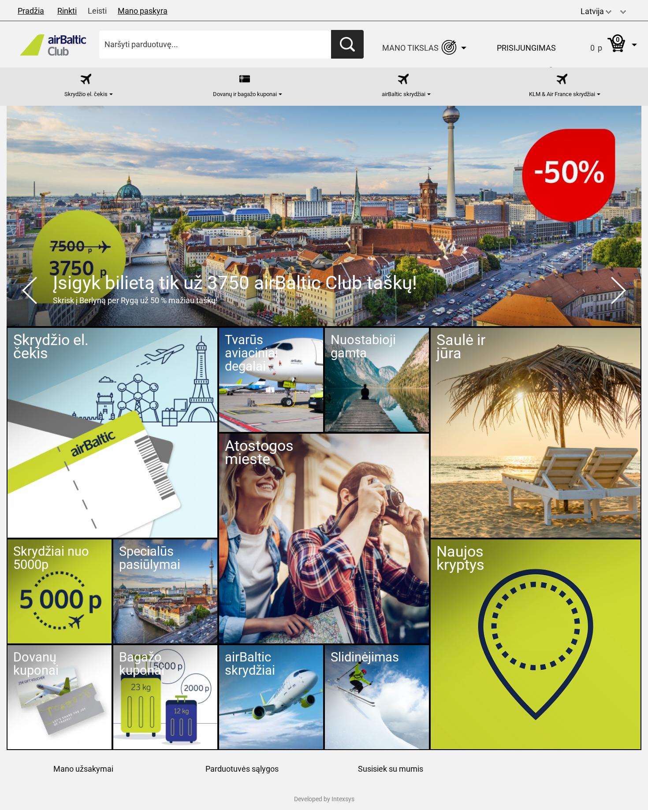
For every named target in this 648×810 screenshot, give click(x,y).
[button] (623, 10)
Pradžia (31, 10)
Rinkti (67, 10)
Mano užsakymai (83, 768)
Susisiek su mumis (390, 768)
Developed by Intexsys (324, 799)
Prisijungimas (526, 47)
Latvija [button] (593, 11)
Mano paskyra (143, 10)
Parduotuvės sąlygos (242, 768)
